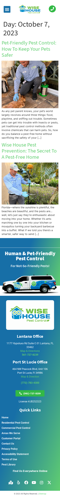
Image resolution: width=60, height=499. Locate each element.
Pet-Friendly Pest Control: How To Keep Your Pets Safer (29, 49)
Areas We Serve (11, 433)
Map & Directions (30, 350)
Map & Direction (30, 376)
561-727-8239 (30, 354)
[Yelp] (18, 482)
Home (5, 417)
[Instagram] (41, 482)
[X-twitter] (49, 482)
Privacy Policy (10, 448)
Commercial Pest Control (16, 427)
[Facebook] (26, 482)
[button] (7, 9)
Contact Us (8, 443)
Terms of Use (9, 459)
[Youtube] (34, 482)
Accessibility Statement (15, 454)
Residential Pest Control (15, 422)
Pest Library (9, 464)
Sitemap (42, 494)
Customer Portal (11, 438)
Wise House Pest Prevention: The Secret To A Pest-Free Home (29, 151)
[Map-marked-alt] (11, 482)
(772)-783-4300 (30, 382)
